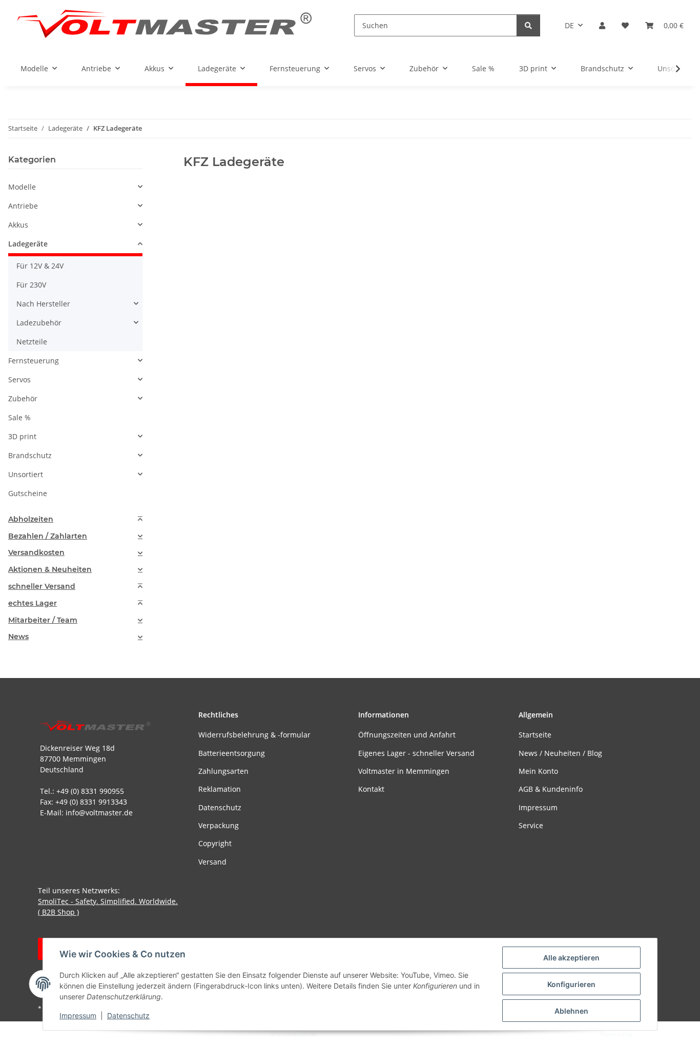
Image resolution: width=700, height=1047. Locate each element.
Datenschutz (128, 1015)
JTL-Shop (646, 1034)
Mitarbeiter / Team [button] (42, 620)
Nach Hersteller (43, 304)
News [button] (18, 636)
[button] (602, 25)
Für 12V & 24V (40, 266)
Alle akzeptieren (571, 957)
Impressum (77, 1015)
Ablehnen (571, 1011)
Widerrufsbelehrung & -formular (254, 735)
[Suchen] (528, 25)
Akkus (18, 225)
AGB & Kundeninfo (551, 789)
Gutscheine (27, 493)
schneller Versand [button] (41, 586)
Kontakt (371, 789)
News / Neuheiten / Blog (560, 753)
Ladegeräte (28, 244)
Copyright (215, 843)
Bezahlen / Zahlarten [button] (47, 536)
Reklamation (219, 789)
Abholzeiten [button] (30, 519)
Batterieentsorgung (231, 753)
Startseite (535, 735)
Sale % (19, 417)
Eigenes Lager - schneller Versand (416, 753)
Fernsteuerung (33, 360)
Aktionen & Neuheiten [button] (50, 569)
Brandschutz (30, 455)
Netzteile (31, 341)
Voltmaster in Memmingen (403, 771)
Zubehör (22, 398)
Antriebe (23, 206)
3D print (22, 436)
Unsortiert (25, 474)
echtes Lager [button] (32, 603)
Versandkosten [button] (36, 552)
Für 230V (31, 285)
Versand (212, 862)
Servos (19, 379)
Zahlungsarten (223, 771)
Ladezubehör (38, 322)
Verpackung (218, 825)
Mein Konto (538, 771)
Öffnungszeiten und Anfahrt (407, 735)
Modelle (22, 187)
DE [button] (569, 25)
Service (531, 825)
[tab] (75, 519)
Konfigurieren (571, 984)
